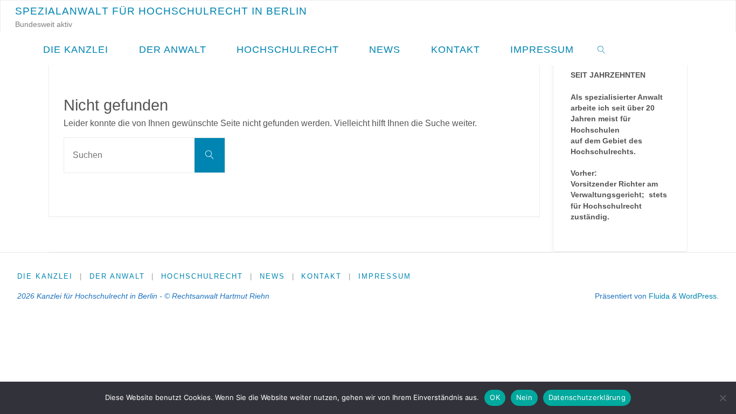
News (272, 276)
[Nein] (722, 397)
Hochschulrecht (202, 276)
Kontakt (321, 276)
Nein (524, 397)
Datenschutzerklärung (587, 397)
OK (495, 397)
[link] (601, 49)
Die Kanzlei (45, 276)
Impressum (384, 276)
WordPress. (699, 296)
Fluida (658, 296)
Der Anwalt (117, 276)
